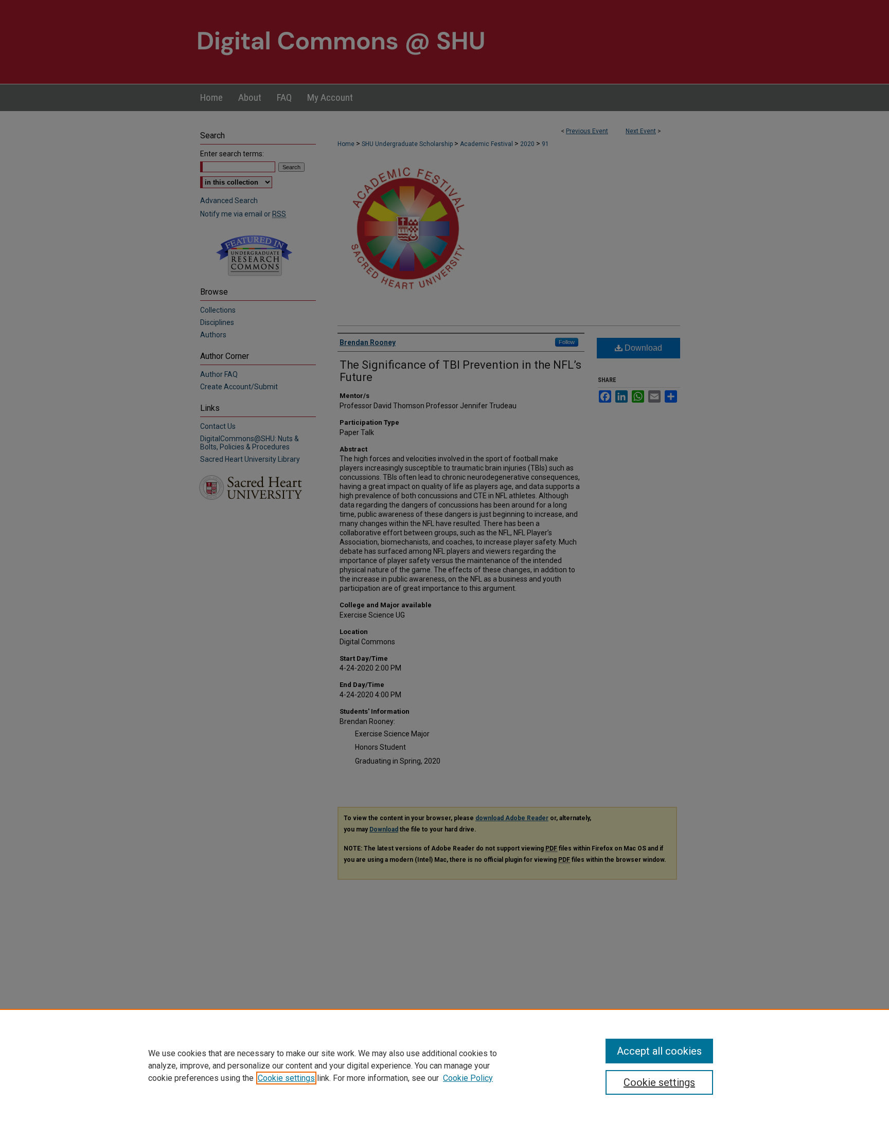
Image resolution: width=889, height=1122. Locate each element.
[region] (444, 1065)
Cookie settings (286, 1078)
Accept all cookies (659, 1051)
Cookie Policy (468, 1078)
